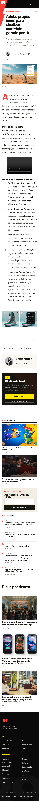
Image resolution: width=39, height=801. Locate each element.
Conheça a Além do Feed (19, 401)
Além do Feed (27, 745)
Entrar (24, 749)
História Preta (7, 782)
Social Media (27, 767)
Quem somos (7, 741)
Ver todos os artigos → (25, 363)
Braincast (6, 766)
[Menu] (35, 4)
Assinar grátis (19, 507)
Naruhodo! (6, 778)
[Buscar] (30, 4)
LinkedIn (22, 797)
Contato (5, 745)
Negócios (25, 771)
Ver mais (7, 591)
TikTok (14, 797)
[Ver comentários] (29, 54)
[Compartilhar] (8, 59)
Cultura (25, 763)
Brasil (24, 779)
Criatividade (14, 12)
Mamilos (5, 774)
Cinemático (6, 770)
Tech (20, 349)
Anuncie (5, 749)
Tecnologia (30, 349)
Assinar (25, 741)
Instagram (6, 797)
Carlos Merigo (19, 54)
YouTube (30, 797)
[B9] (4, 2)
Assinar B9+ (19, 396)
